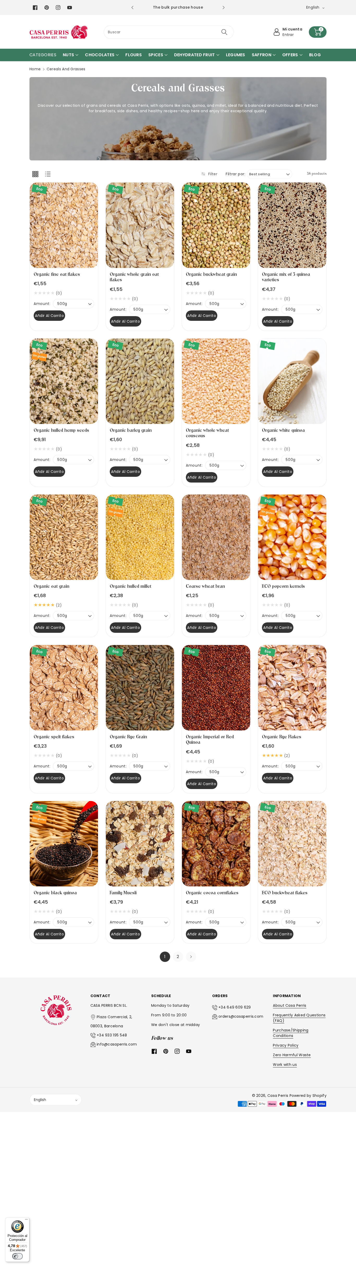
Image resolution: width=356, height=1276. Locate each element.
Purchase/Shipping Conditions (290, 1033)
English (40, 1099)
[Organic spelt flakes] (64, 687)
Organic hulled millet (130, 586)
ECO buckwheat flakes (285, 893)
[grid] (35, 174)
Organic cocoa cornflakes (212, 893)
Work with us (285, 1064)
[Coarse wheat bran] (216, 537)
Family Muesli (123, 893)
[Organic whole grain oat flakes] (140, 225)
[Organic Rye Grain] (140, 687)
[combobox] (169, 32)
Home (35, 69)
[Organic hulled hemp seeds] (64, 381)
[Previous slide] (132, 7)
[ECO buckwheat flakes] (292, 843)
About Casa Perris (289, 1005)
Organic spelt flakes (54, 737)
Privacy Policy (285, 1045)
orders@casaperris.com (240, 1016)
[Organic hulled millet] (140, 537)
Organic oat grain (51, 586)
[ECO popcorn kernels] (292, 537)
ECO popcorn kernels (283, 586)
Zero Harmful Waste (292, 1055)
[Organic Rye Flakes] (292, 687)
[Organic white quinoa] (292, 381)
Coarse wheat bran (205, 586)
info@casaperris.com (117, 1044)
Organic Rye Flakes (281, 737)
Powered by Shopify (308, 1095)
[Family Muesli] (140, 843)
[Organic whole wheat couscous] (216, 381)
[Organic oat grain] (64, 537)
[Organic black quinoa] (64, 843)
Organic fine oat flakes (57, 274)
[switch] (17, 1256)
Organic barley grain (131, 430)
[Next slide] (224, 7)
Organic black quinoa (55, 893)
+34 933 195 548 (112, 1035)
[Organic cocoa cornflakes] (216, 843)
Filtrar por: (235, 174)
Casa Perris (277, 1095)
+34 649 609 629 (234, 1007)
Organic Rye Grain (128, 737)
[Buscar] (224, 32)
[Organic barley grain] (140, 381)
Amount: (42, 303)
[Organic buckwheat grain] (216, 225)
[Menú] (26, 1220)
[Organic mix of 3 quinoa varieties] (292, 225)
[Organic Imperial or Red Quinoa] (216, 687)
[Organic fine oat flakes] (64, 225)
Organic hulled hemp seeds (61, 430)
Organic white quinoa (283, 430)
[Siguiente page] (191, 957)
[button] (317, 32)
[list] (47, 174)
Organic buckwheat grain (211, 274)
